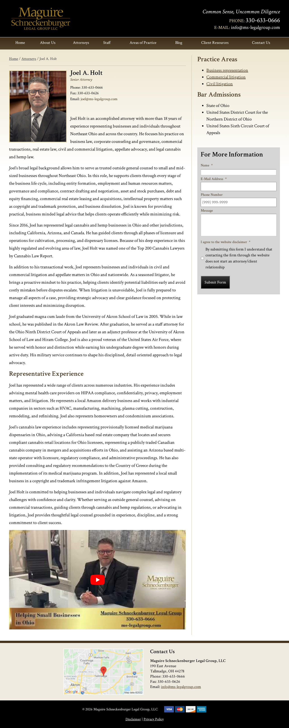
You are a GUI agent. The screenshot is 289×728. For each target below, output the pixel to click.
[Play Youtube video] (97, 579)
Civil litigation (219, 84)
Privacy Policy (154, 719)
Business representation (227, 70)
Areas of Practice (143, 42)
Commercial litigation (226, 77)
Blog (178, 42)
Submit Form (215, 282)
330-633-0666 (263, 20)
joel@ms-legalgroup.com (99, 99)
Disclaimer (133, 719)
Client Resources (214, 42)
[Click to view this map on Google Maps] (103, 672)
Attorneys (81, 42)
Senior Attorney (81, 79)
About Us (47, 42)
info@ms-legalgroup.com (255, 27)
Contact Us (261, 42)
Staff (107, 42)
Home (20, 42)
